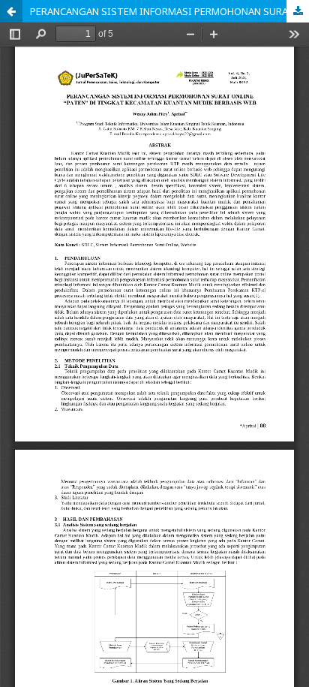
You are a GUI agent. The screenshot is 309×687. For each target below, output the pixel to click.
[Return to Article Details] (11, 11)
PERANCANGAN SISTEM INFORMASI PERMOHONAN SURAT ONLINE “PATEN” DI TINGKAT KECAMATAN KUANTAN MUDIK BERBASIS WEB (169, 11)
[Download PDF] (297, 11)
